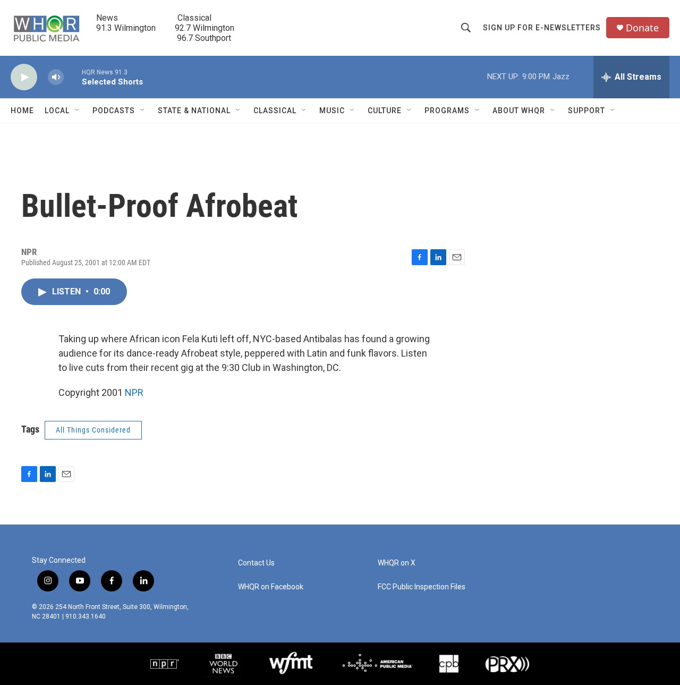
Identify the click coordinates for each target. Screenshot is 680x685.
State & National (194, 110)
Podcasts (113, 110)
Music (332, 110)
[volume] (56, 77)
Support (586, 110)
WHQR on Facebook (270, 587)
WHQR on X (396, 563)
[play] (23, 77)
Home (22, 110)
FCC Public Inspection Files (421, 587)
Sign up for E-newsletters (542, 27)
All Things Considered (93, 430)
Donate (642, 27)
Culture (385, 110)
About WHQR (518, 110)
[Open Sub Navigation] (77, 110)
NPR (134, 392)
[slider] (72, 76)
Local (57, 110)
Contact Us (256, 563)
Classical (274, 110)
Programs (447, 110)
